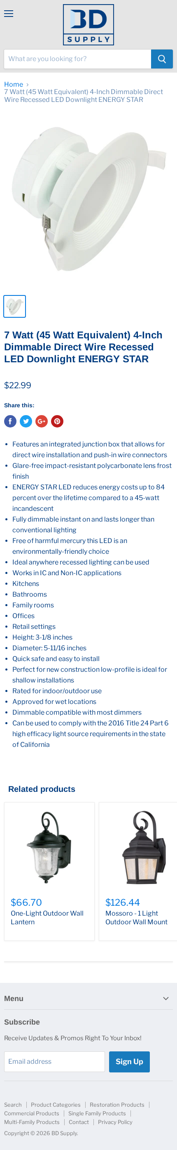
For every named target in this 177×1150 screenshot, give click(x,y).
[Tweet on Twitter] (26, 421)
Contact (79, 1122)
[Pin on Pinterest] (57, 421)
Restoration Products (117, 1104)
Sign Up (129, 1061)
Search (13, 1104)
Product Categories (56, 1104)
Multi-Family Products (32, 1122)
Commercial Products (31, 1113)
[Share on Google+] (41, 421)
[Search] (162, 59)
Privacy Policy (115, 1122)
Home (13, 84)
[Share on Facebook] (10, 421)
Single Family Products (97, 1113)
